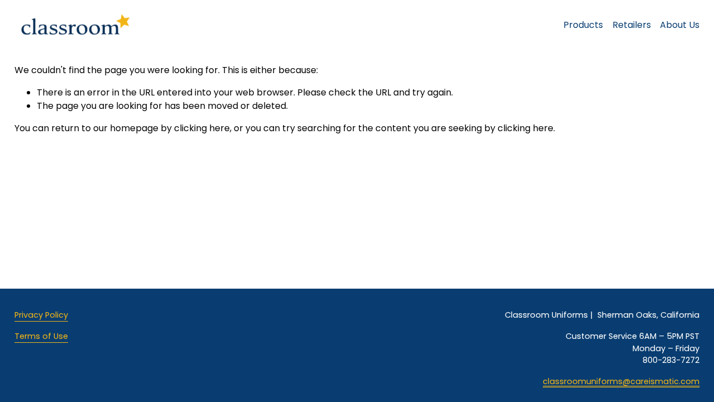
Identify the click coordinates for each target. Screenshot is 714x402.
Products (583, 24)
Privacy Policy (41, 314)
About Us (679, 24)
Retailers (631, 24)
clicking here (202, 128)
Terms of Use (41, 336)
